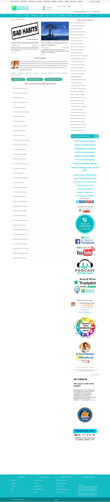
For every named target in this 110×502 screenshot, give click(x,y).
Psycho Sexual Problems (84, 156)
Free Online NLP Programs (19, 225)
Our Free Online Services (84, 141)
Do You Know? (23, 1)
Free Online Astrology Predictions (21, 229)
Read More (13, 52)
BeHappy (69, 15)
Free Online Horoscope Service (20, 234)
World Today (46, 1)
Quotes (82, 15)
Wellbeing (34, 15)
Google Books (28, 73)
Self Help (26, 15)
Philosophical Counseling (85, 149)
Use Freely (60, 1)
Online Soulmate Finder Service (20, 239)
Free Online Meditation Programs (20, 177)
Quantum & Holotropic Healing (20, 126)
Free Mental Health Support (19, 215)
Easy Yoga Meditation (18, 173)
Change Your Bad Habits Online (20, 102)
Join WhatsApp (48, 7)
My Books (13, 73)
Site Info (16, 1)
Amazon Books (20, 73)
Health (41, 15)
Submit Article (18, 79)
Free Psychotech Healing (19, 121)
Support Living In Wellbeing (62, 489)
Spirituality (54, 1)
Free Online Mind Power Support (20, 220)
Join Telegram (48, 9)
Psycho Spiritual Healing (18, 116)
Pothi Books (50, 73)
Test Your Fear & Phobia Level (84, 182)
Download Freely (37, 486)
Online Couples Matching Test (84, 175)
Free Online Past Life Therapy (20, 243)
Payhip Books (58, 73)
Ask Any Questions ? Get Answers (21, 248)
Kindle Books (36, 73)
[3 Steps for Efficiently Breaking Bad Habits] (25, 40)
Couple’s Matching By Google (85, 178)
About (12, 489)
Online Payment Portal (85, 185)
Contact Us (79, 1)
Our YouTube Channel (61, 483)
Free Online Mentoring (85, 160)
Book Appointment (35, 79)
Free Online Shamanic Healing (20, 187)
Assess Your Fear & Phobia (19, 159)
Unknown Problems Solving (84, 163)
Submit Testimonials (38, 489)
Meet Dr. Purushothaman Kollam (20, 253)
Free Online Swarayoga (18, 182)
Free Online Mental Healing (19, 130)
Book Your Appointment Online (20, 88)
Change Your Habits (53, 79)
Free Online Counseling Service (20, 93)
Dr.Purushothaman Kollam (86, 370)
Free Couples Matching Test (19, 149)
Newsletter (13, 480)
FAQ (12, 492)
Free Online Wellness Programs (20, 206)
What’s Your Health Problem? (20, 201)
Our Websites (32, 1)
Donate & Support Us (85, 192)
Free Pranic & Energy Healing (20, 154)
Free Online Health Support (19, 196)
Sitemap (56, 499)
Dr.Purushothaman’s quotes (85, 367)
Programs (13, 483)
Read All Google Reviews (85, 312)
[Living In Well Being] (20, 9)
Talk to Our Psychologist (18, 135)
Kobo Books (43, 73)
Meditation (61, 15)
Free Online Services (38, 480)
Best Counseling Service (18, 97)
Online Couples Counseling (19, 107)
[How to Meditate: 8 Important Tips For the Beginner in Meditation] (55, 40)
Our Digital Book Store (61, 480)
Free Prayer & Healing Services (20, 192)
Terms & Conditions (60, 492)
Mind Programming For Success (20, 144)
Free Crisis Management (85, 152)
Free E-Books (18, 75)
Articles (88, 15)
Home (12, 1)
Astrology (35, 483)
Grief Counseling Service (85, 145)
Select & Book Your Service (19, 258)
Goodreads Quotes (94, 374)
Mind (76, 15)
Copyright (35, 492)
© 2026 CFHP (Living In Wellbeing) (18, 499)
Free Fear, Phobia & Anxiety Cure (21, 163)
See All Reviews (85, 310)
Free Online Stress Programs (20, 168)
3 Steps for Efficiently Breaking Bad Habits (24, 43)
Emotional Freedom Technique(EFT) (21, 140)
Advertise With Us (85, 189)
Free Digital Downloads (85, 196)
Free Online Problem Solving (19, 210)
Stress (47, 15)
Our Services (39, 1)
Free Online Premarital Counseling (21, 111)
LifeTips (54, 15)
